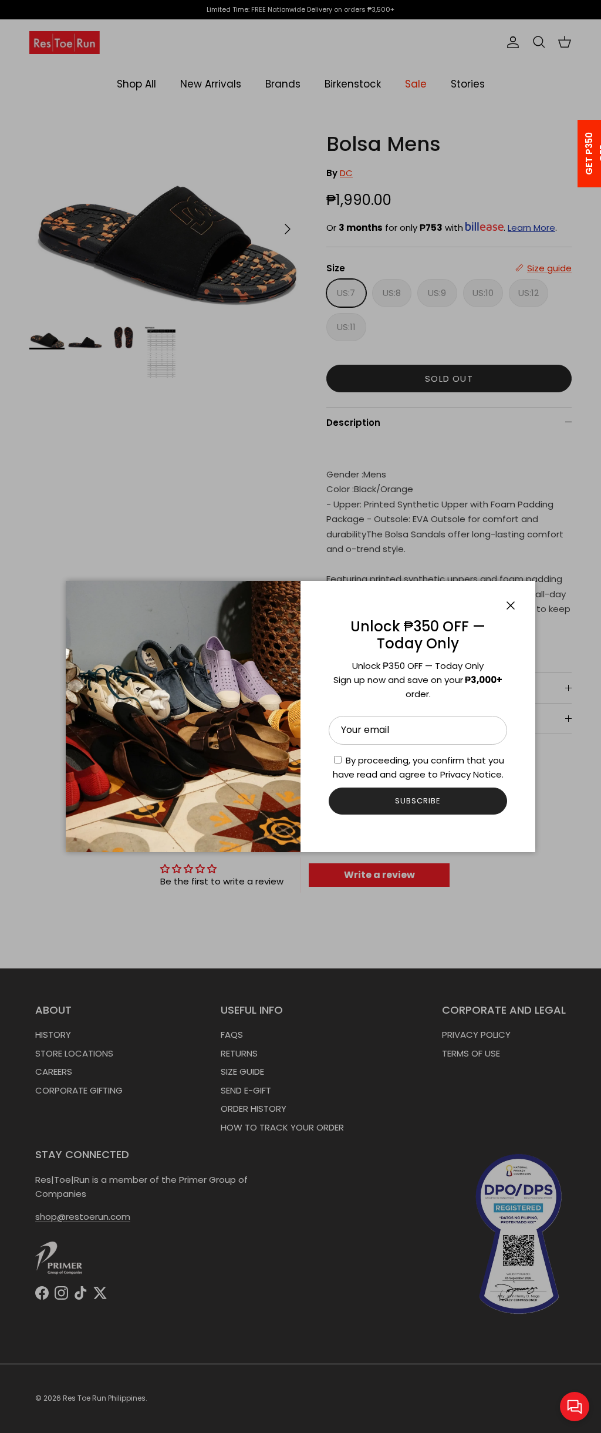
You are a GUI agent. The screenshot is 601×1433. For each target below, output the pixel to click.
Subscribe (418, 800)
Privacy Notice (471, 774)
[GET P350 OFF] (574, 153)
